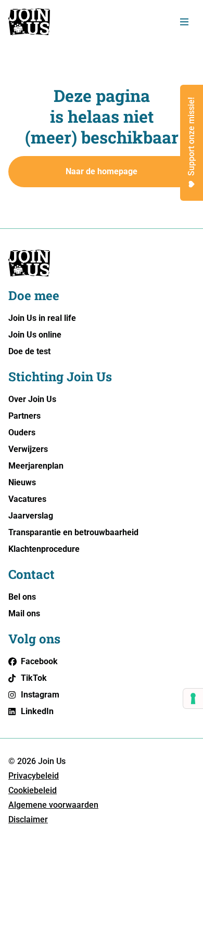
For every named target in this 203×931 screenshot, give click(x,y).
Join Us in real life (42, 318)
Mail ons (24, 613)
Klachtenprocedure (44, 549)
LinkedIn (37, 711)
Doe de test (29, 351)
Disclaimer (28, 819)
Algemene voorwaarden (53, 805)
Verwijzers (28, 449)
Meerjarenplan (36, 466)
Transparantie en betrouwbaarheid (73, 532)
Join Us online (34, 335)
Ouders (21, 432)
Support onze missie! (191, 136)
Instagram (40, 695)
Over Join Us (32, 399)
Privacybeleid (33, 776)
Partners (24, 416)
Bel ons (22, 597)
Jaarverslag (30, 516)
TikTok (34, 678)
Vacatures (27, 499)
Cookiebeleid (32, 790)
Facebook (39, 661)
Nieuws (22, 482)
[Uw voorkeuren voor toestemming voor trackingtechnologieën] (193, 698)
